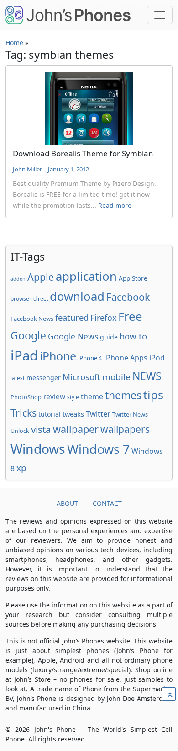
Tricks (23, 412)
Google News (73, 336)
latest (17, 377)
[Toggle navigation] (160, 15)
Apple (40, 276)
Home (14, 42)
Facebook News (31, 318)
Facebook (128, 296)
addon (18, 279)
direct (40, 298)
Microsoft (81, 376)
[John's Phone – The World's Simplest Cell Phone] (68, 15)
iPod (157, 358)
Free (130, 316)
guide (109, 337)
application (86, 276)
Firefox (103, 317)
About (67, 503)
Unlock (19, 431)
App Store (133, 278)
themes (123, 395)
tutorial (49, 414)
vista (41, 429)
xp (21, 468)
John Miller (27, 169)
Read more (114, 205)
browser (20, 298)
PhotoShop (26, 397)
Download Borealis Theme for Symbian (83, 153)
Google (28, 335)
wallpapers (125, 429)
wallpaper (76, 429)
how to (133, 336)
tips (153, 394)
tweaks (73, 413)
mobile (116, 377)
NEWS (147, 376)
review (54, 396)
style (73, 397)
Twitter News (130, 414)
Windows (37, 449)
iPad (24, 355)
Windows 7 (98, 449)
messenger (43, 377)
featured (72, 317)
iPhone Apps (125, 358)
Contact (107, 503)
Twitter (98, 413)
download (77, 296)
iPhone (58, 356)
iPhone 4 (90, 358)
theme (92, 396)
